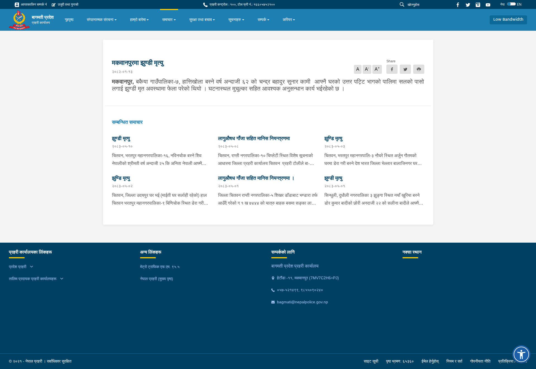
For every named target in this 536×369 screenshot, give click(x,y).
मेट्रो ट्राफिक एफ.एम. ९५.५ (160, 266)
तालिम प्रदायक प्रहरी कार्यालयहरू (32, 278)
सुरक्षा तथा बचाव (200, 19)
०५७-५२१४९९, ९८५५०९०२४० (299, 290)
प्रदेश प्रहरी (17, 266)
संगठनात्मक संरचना (100, 19)
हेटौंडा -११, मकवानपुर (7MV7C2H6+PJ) (307, 278)
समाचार (167, 19)
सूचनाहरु (234, 19)
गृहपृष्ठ (69, 19)
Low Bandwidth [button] (508, 19)
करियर (287, 19)
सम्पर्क (262, 19)
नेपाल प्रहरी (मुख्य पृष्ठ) (156, 278)
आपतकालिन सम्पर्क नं (33, 4)
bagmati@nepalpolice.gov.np (302, 302)
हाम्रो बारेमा (138, 19)
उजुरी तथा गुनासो (67, 4)
